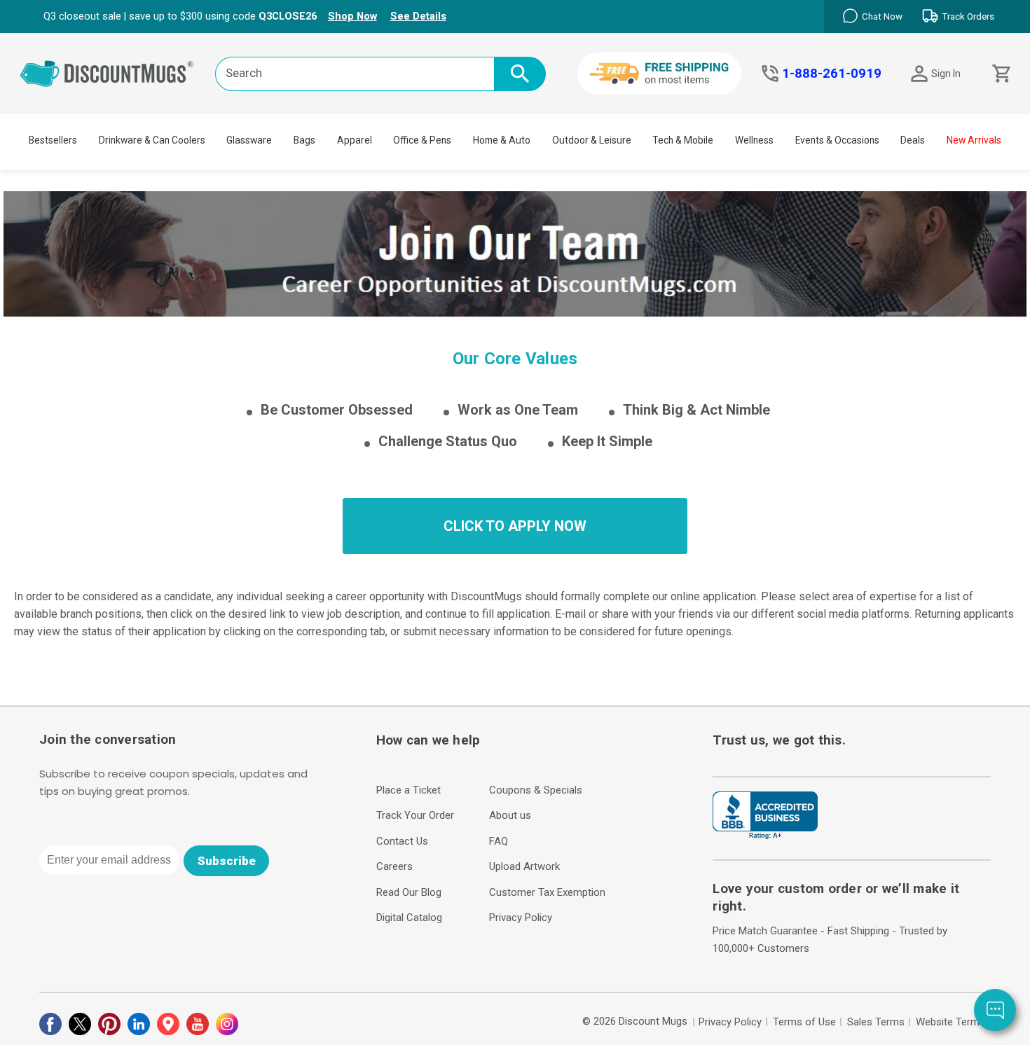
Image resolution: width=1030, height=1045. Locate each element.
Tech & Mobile (682, 140)
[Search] (520, 74)
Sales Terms (876, 1022)
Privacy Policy (520, 917)
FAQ (498, 841)
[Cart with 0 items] (1000, 74)
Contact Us (402, 841)
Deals (912, 140)
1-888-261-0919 (831, 73)
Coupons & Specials (535, 790)
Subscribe (227, 861)
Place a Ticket (408, 790)
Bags (304, 140)
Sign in (946, 73)
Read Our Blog (408, 892)
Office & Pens (422, 140)
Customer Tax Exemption (547, 892)
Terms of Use (804, 1022)
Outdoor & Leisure (591, 140)
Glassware (249, 140)
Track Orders (968, 16)
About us (510, 815)
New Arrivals (974, 140)
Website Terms (950, 1022)
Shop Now (352, 16)
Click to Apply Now (515, 526)
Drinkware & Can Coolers (152, 140)
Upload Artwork (524, 866)
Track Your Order (415, 815)
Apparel (354, 140)
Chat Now (882, 16)
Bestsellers (53, 140)
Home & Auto (501, 140)
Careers (394, 866)
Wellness (754, 140)
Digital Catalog (409, 917)
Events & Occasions (837, 140)
